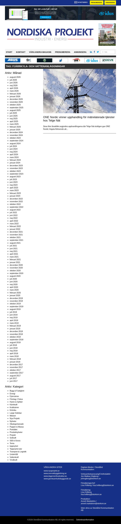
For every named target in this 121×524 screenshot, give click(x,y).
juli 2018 (13, 345)
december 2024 (16, 132)
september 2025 (16, 108)
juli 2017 (13, 378)
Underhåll (14, 454)
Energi (12, 394)
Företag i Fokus (16, 399)
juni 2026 (13, 83)
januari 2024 (15, 163)
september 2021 (16, 240)
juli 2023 (13, 179)
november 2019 (16, 301)
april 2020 (14, 287)
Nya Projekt (14, 418)
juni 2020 (13, 282)
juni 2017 (13, 381)
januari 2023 (15, 196)
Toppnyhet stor (16, 449)
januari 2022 (15, 229)
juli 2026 (13, 80)
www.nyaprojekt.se (52, 471)
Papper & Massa (17, 427)
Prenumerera (96, 2)
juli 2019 (13, 312)
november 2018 (16, 334)
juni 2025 (13, 116)
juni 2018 (13, 348)
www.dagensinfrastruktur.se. (55, 476)
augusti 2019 (15, 309)
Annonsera (110, 2)
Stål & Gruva (15, 441)
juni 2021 (13, 249)
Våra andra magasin (40, 52)
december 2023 (16, 166)
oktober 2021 (15, 237)
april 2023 (14, 188)
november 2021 (16, 235)
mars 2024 (14, 157)
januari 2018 (15, 362)
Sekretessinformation (85, 520)
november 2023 (16, 168)
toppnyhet (14, 446)
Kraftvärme (14, 407)
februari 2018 (15, 359)
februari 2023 (15, 193)
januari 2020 (15, 295)
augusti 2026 (15, 77)
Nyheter (13, 421)
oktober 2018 (15, 337)
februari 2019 (15, 326)
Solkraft (13, 438)
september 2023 (16, 174)
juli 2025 (13, 113)
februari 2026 (15, 94)
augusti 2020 (15, 276)
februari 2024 (15, 160)
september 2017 (16, 373)
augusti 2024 (15, 143)
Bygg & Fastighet (17, 391)
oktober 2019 (15, 304)
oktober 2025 (15, 105)
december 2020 (16, 265)
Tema (12, 443)
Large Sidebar (16, 413)
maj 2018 (13, 351)
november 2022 (16, 202)
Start (9, 52)
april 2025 (14, 121)
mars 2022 (14, 224)
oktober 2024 (15, 138)
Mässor (13, 416)
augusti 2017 (15, 376)
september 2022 (16, 207)
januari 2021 (15, 262)
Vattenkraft (14, 457)
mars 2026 (14, 91)
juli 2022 (13, 212)
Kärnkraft (13, 405)
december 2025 (16, 99)
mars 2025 (14, 124)
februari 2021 (15, 260)
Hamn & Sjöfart (16, 402)
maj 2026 (13, 85)
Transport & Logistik (18, 452)
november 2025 (16, 102)
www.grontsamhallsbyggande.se (57, 479)
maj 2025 (13, 119)
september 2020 (16, 273)
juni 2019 (13, 315)
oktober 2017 (15, 370)
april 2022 (14, 221)
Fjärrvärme (14, 396)
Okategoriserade (17, 424)
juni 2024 (13, 149)
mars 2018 (14, 356)
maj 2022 (13, 218)
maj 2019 (13, 318)
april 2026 (14, 88)
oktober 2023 (15, 171)
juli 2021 (13, 246)
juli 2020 (13, 279)
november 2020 (16, 268)
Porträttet (13, 430)
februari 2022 (15, 226)
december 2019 (16, 298)
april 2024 (14, 154)
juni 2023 (13, 182)
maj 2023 (13, 185)
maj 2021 (13, 251)
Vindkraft (13, 460)
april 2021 (14, 254)
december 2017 (16, 365)
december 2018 (16, 331)
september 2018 (16, 340)
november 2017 (16, 367)
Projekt (13, 435)
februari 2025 (15, 127)
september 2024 (16, 141)
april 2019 (14, 320)
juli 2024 (13, 146)
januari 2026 (15, 96)
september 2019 (16, 307)
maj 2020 (13, 284)
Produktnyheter (16, 432)
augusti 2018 (15, 342)
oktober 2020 (15, 271)
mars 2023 (14, 190)
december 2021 (16, 232)
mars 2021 (14, 257)
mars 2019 (14, 323)
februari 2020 (15, 293)
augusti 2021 (15, 243)
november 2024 (16, 135)
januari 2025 (15, 130)
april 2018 (14, 353)
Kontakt (20, 52)
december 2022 (16, 199)
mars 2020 (14, 290)
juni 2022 (13, 215)
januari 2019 (15, 329)
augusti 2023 (15, 177)
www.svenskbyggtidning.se (55, 473)
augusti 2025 (15, 110)
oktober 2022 (15, 204)
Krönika (13, 410)
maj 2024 (13, 152)
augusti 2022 (15, 210)
